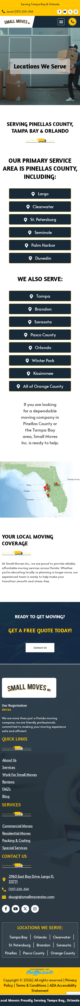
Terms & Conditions (31, 985)
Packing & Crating (16, 840)
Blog (6, 796)
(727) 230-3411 (19, 889)
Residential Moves (16, 833)
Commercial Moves (17, 825)
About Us (9, 760)
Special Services (14, 847)
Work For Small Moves (19, 774)
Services (8, 767)
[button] (61, 21)
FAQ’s (6, 788)
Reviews (8, 781)
